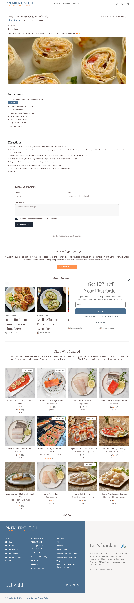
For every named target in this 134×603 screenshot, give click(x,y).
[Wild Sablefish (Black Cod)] (20, 431)
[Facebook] (67, 585)
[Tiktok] (70, 585)
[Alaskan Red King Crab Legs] (114, 431)
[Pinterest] (74, 585)
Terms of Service (30, 598)
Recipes (59, 545)
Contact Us (36, 552)
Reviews (34, 564)
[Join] (127, 569)
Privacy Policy (43, 598)
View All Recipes (67, 267)
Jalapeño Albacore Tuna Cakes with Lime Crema (18, 324)
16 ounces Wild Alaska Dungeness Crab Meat (26, 100)
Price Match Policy (39, 556)
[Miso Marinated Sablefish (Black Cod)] (20, 476)
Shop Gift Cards (12, 549)
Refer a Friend (62, 549)
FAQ (58, 542)
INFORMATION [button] (37, 538)
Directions (14, 142)
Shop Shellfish (11, 553)
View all (67, 515)
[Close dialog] (129, 280)
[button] (49, 4)
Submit (100, 311)
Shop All (9, 542)
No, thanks (100, 322)
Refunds (34, 560)
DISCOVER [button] (60, 538)
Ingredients (15, 94)
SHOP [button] (7, 538)
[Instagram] (78, 585)
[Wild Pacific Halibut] (82, 383)
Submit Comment (24, 224)
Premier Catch (12, 598)
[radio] (9, 20)
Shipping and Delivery (40, 568)
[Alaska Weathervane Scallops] (114, 476)
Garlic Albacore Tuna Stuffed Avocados (48, 324)
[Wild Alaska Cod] (51, 476)
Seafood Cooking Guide (66, 553)
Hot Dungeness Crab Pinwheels (28, 16)
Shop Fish (9, 545)
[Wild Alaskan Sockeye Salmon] (114, 383)
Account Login (37, 542)
